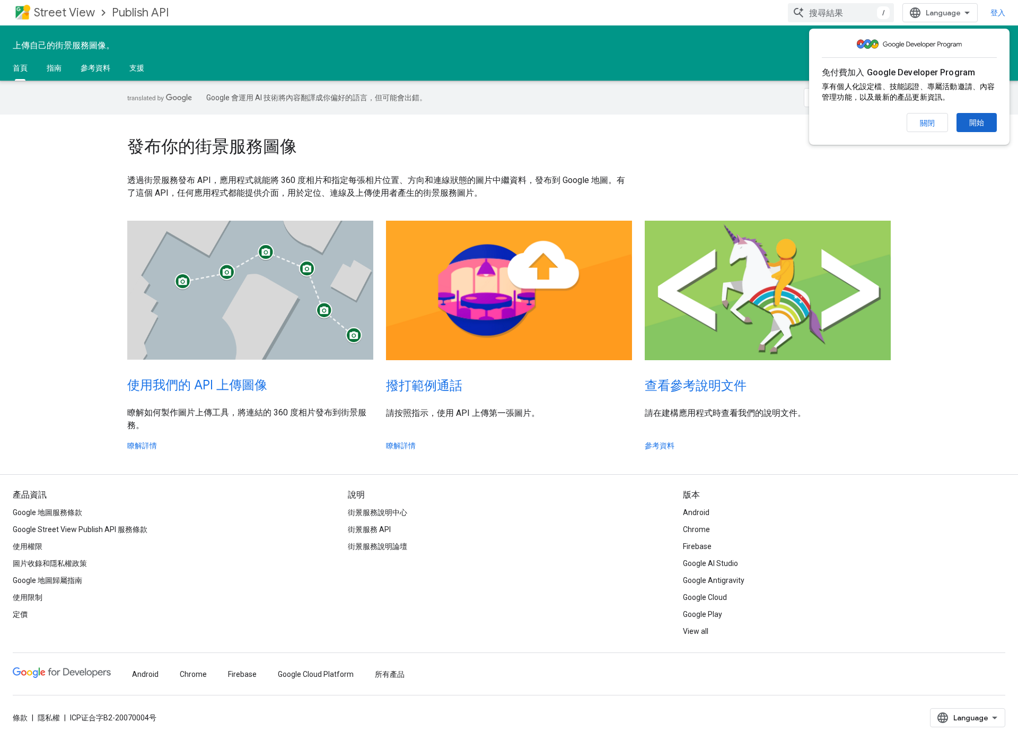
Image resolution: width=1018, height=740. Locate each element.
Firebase (697, 546)
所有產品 (390, 674)
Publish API (140, 12)
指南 (54, 68)
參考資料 (95, 68)
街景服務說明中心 (377, 512)
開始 (976, 122)
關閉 (927, 123)
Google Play (702, 614)
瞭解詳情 (142, 445)
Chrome (696, 529)
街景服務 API (369, 529)
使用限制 (27, 597)
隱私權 (49, 717)
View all (695, 631)
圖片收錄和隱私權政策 (50, 563)
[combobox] (841, 12)
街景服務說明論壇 (377, 546)
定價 (20, 614)
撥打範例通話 (424, 386)
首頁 (20, 68)
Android (696, 512)
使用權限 (27, 546)
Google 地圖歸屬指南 (47, 580)
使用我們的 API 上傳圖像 (197, 385)
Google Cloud (705, 597)
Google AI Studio (710, 563)
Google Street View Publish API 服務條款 (80, 529)
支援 (136, 68)
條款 (20, 717)
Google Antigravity (713, 580)
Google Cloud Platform (316, 674)
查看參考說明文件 (696, 386)
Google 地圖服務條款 (47, 512)
